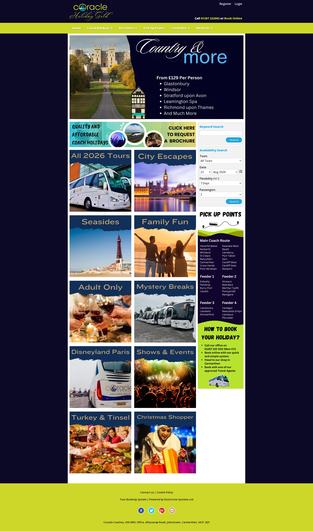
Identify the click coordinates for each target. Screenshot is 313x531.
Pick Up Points (154, 28)
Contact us (147, 492)
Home (76, 28)
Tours (203, 156)
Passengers (207, 190)
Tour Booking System (133, 499)
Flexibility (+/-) (209, 179)
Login (238, 4)
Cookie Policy (165, 492)
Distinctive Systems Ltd (178, 499)
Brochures (128, 28)
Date (203, 167)
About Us (204, 28)
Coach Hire (180, 28)
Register (225, 4)
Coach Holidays (100, 28)
